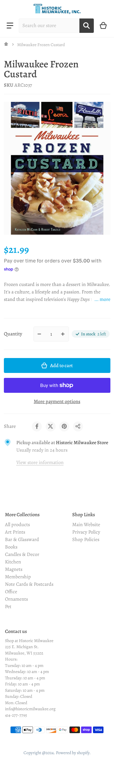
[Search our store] (86, 25)
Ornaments (16, 599)
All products (17, 524)
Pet (8, 606)
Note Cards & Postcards (29, 584)
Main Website (86, 524)
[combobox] (49, 25)
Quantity (13, 333)
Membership (18, 576)
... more (102, 299)
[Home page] (6, 44)
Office (11, 591)
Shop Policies (85, 539)
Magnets (13, 569)
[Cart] (103, 25)
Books (11, 547)
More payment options (57, 401)
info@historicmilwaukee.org (30, 709)
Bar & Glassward (22, 539)
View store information (40, 462)
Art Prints (15, 532)
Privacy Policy (86, 532)
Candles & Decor (22, 554)
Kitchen (13, 561)
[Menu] (10, 25)
